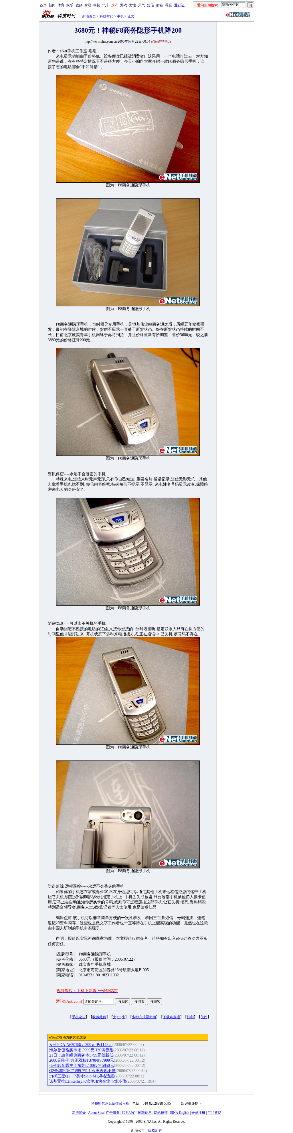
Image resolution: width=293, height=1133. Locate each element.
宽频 (79, 5)
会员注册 (198, 1113)
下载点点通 (171, 1017)
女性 (132, 5)
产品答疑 (214, 1113)
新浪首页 (89, 16)
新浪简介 (79, 1113)
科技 (96, 5)
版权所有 (155, 1130)
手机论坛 (79, 1017)
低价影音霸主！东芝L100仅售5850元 (81, 1065)
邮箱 (159, 5)
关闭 (204, 1017)
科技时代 (106, 16)
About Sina (96, 1113)
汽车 (105, 5)
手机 (120, 16)
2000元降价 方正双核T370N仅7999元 (81, 1060)
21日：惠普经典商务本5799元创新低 (81, 1055)
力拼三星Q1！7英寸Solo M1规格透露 (81, 1076)
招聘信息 (145, 1113)
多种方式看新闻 (144, 1017)
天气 (141, 5)
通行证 (179, 5)
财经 (87, 5)
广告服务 (113, 1113)
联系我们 (129, 1113)
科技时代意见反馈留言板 (110, 1104)
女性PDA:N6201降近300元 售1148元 (80, 1045)
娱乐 (69, 5)
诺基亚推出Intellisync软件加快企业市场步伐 (87, 1081)
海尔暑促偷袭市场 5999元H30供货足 (81, 1050)
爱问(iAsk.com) (69, 1001)
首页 (43, 5)
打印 (190, 1017)
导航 (168, 5)
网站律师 (161, 1113)
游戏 (123, 5)
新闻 (52, 5)
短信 (150, 5)
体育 (61, 5)
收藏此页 (99, 1017)
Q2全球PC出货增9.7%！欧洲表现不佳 (82, 1071)
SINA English (179, 1113)
